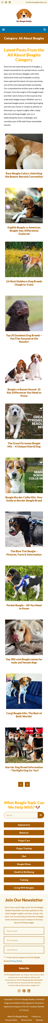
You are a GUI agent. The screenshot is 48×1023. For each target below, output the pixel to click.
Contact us (36, 1016)
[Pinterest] (6, 2)
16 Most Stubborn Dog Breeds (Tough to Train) (24, 283)
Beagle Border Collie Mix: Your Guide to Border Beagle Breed (24, 499)
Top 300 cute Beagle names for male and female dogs (24, 661)
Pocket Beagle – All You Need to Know (24, 607)
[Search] (41, 815)
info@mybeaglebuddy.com (36, 2)
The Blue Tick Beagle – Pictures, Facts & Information (24, 553)
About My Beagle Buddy (17, 1016)
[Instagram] (2, 2)
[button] (3, 29)
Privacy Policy (16, 961)
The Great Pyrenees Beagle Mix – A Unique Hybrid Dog (24, 445)
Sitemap (39, 1020)
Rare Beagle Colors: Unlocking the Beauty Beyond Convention (24, 175)
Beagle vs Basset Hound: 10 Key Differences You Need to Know (24, 392)
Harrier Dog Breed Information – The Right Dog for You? (24, 769)
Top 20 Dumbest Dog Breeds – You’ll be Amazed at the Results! (24, 338)
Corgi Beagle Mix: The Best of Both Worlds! (24, 715)
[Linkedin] (10, 2)
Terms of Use (26, 1020)
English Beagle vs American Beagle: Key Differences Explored (24, 230)
